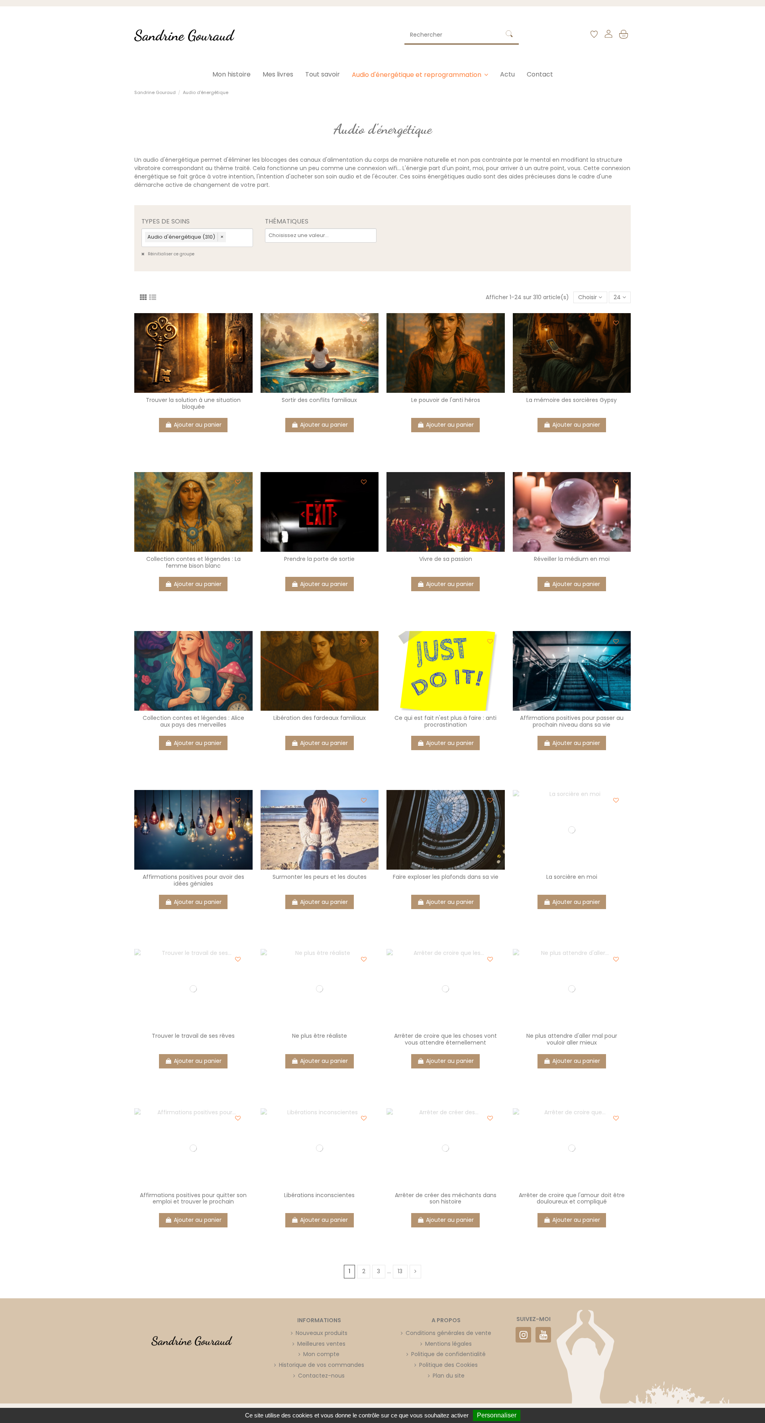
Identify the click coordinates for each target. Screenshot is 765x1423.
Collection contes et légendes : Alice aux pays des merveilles (193, 721)
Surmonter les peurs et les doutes (320, 877)
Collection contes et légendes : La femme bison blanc (193, 562)
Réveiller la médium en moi (572, 559)
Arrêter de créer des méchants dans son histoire (445, 1198)
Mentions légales (448, 1344)
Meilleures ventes (321, 1344)
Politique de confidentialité (448, 1354)
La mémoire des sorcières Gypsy (571, 400)
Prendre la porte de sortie (319, 559)
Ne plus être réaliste (319, 1036)
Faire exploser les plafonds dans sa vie (445, 877)
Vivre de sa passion (445, 559)
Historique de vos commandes (321, 1365)
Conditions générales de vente (448, 1333)
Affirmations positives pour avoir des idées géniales (193, 880)
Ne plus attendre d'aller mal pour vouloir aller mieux (571, 1039)
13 (400, 1271)
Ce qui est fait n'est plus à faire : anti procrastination (445, 721)
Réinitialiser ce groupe (170, 254)
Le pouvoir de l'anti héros (445, 400)
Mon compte (321, 1354)
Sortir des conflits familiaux (319, 400)
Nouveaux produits (321, 1333)
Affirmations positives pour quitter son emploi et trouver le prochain (193, 1198)
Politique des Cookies (448, 1365)
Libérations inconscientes (319, 1195)
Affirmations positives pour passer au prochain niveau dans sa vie (572, 721)
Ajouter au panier (198, 425)
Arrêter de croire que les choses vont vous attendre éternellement (445, 1039)
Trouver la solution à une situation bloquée (193, 403)
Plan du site (449, 1376)
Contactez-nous (321, 1376)
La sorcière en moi (571, 877)
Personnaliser (496, 1415)
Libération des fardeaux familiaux (319, 718)
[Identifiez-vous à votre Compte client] (608, 35)
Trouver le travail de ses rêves (193, 1036)
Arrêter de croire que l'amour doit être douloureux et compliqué (572, 1198)
